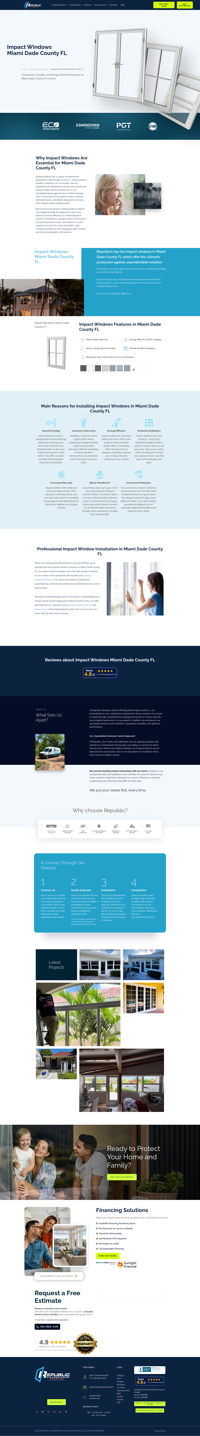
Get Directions (56, 1402)
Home (24, 69)
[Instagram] (48, 1412)
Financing (113, 5)
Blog (123, 5)
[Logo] (53, 1374)
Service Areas (99, 5)
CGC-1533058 (141, 1395)
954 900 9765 (95, 1396)
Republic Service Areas (39, 69)
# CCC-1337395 (141, 1397)
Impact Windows (59, 5)
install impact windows (80, 605)
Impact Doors (74, 5)
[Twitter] (43, 1412)
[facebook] (37, 1412)
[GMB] (66, 1412)
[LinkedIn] (54, 1412)
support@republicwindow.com (101, 1387)
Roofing (87, 5)
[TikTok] (60, 1412)
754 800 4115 (94, 1398)
